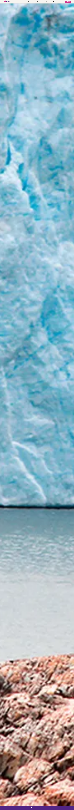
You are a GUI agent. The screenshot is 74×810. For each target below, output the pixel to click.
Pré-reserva (68, 1)
